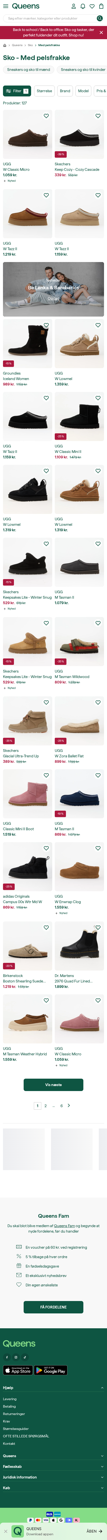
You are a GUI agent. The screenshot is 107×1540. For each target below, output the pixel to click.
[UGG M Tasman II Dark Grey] (79, 562)
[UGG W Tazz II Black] (27, 416)
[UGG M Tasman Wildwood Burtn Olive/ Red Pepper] (79, 641)
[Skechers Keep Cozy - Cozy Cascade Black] (79, 134)
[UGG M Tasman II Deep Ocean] (79, 793)
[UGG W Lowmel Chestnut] (79, 489)
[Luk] (101, 32)
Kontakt (9, 1444)
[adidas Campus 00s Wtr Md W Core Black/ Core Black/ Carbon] (27, 866)
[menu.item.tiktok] (25, 1357)
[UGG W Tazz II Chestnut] (27, 213)
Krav (6, 1421)
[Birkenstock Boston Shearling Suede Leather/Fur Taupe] (27, 946)
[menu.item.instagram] (16, 1357)
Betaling (9, 1406)
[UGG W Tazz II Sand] (79, 213)
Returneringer (14, 1414)
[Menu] (5, 6)
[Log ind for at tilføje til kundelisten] (46, 116)
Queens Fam (64, 1226)
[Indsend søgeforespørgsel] (100, 18)
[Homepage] (53, 1343)
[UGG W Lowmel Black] (27, 489)
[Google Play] (50, 1370)
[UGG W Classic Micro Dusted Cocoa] (27, 134)
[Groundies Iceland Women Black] (27, 343)
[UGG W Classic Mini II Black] (79, 416)
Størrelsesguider (16, 1429)
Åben (92, 1531)
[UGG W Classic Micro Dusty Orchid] (79, 1018)
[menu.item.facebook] (7, 1357)
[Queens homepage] (25, 6)
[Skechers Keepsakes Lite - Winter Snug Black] (27, 562)
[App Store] (18, 1370)
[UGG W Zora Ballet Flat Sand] (79, 720)
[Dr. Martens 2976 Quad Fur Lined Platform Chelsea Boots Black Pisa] (79, 946)
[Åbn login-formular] (73, 6)
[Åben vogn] (101, 6)
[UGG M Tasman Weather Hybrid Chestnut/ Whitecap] (27, 1018)
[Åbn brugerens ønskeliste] (92, 6)
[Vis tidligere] (69, 1106)
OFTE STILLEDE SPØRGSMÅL (26, 1436)
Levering (9, 1399)
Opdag (53, 298)
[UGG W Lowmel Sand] (79, 343)
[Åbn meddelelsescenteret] (83, 6)
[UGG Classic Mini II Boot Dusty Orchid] (27, 793)
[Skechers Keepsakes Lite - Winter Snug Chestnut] (27, 641)
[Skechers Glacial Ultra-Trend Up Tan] (27, 720)
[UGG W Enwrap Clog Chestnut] (79, 866)
